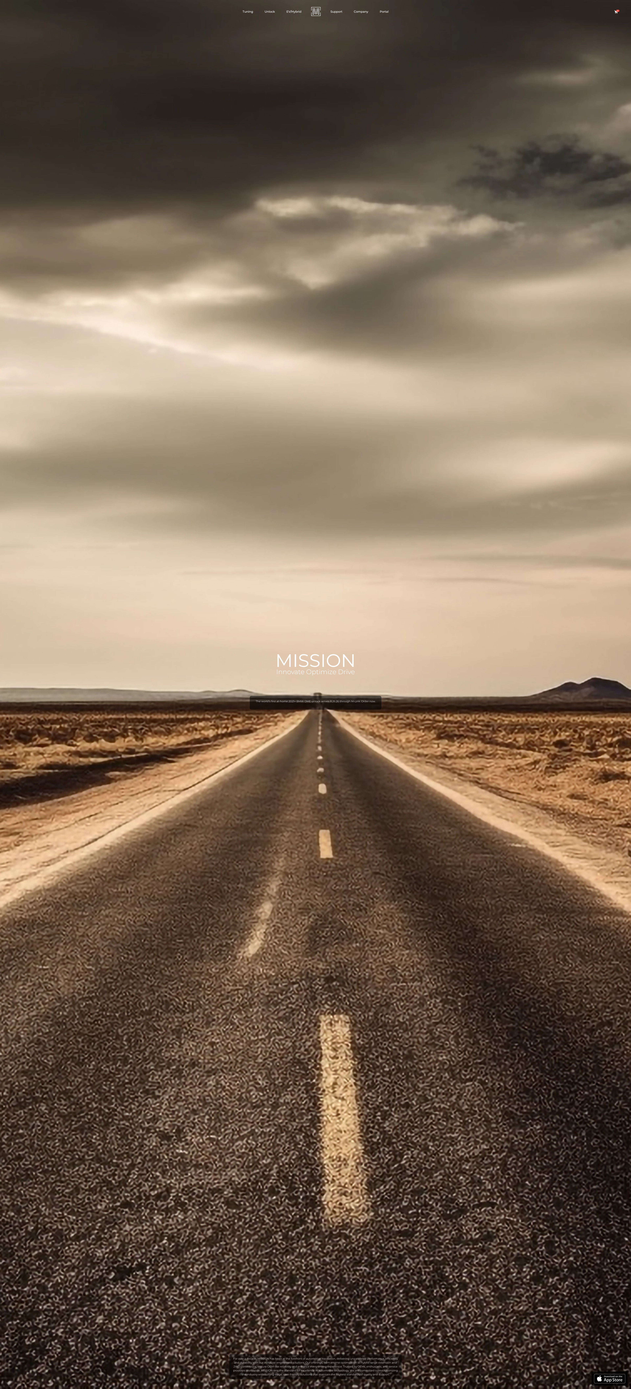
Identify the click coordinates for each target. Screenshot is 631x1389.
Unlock (270, 11)
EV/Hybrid (293, 11)
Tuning (248, 11)
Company (361, 11)
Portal (384, 11)
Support (336, 11)
